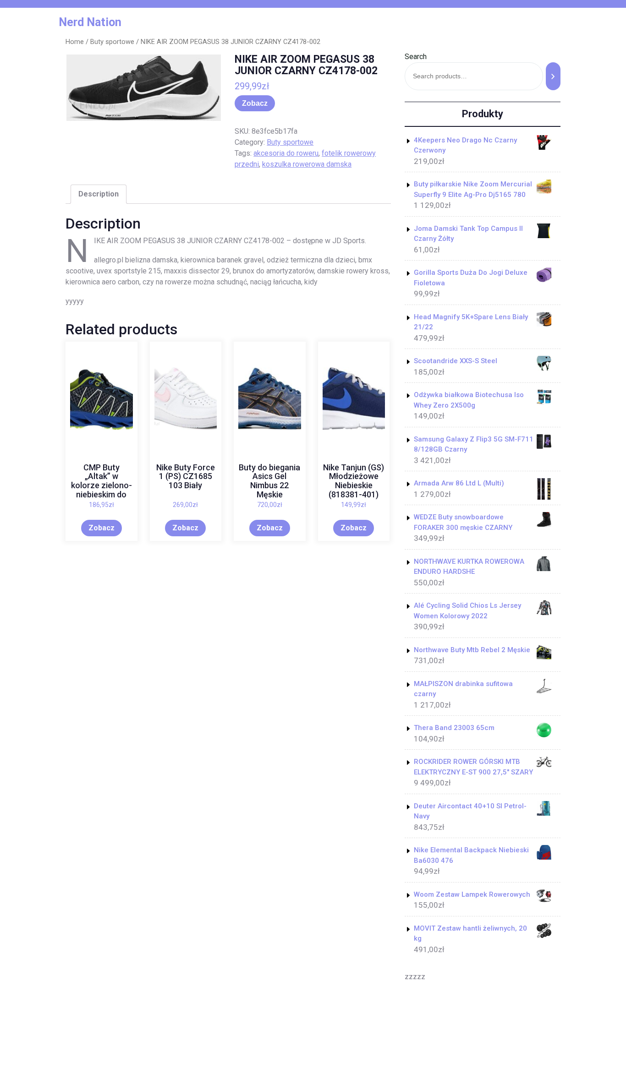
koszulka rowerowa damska (306, 164)
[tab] (98, 194)
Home (75, 42)
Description (98, 194)
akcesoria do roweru (285, 153)
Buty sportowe (112, 42)
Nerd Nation (90, 22)
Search (416, 56)
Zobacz (255, 103)
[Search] (553, 76)
